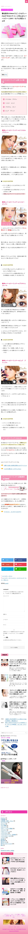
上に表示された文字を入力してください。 (12, 640)
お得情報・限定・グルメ (7, 821)
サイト (4, 624)
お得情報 (3, 819)
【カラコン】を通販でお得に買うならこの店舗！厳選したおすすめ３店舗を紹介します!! (17, 692)
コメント (6, 595)
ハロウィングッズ (5, 831)
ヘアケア (3, 837)
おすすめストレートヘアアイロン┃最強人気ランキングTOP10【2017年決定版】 (17, 859)
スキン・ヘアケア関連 (6, 828)
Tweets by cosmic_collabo (7, 850)
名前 (5, 614)
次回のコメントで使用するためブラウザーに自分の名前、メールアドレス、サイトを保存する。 (13, 633)
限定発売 (3, 840)
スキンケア (3, 827)
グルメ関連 (3, 825)
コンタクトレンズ (20, 578)
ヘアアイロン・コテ (6, 836)
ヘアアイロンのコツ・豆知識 (8, 834)
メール (5, 619)
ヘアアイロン (4, 833)
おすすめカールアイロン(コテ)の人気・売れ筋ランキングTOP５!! (17, 870)
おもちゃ (3, 818)
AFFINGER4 (16, 931)
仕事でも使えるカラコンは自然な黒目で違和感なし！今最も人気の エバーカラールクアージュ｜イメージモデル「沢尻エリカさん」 (18, 705)
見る (6, 74)
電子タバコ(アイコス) (6, 843)
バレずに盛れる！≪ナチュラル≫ (12, 468)
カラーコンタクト (12, 578)
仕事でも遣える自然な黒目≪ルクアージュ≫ (15, 465)
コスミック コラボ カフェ (14, 926)
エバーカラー (5, 576)
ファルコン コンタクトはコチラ (12, 511)
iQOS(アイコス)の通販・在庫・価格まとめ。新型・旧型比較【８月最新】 (17, 890)
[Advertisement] (11, 528)
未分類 (2, 839)
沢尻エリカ (6, 580)
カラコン (10, 576)
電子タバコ (3, 842)
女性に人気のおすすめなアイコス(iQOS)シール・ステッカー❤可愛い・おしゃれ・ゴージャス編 (16, 724)
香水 (2, 845)
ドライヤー (3, 830)
